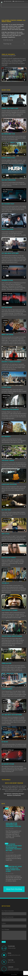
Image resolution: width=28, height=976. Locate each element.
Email (9, 953)
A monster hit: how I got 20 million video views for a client (14, 869)
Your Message (5, 929)
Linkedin (10, 967)
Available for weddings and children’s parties (13, 824)
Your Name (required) (8, 911)
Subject (4, 923)
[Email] (5, 955)
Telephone (11, 946)
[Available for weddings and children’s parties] (14, 813)
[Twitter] (5, 962)
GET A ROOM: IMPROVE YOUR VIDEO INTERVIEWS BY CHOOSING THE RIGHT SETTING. (14, 847)
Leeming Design (14, 974)
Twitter (10, 960)
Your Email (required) (7, 917)
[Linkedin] (5, 969)
